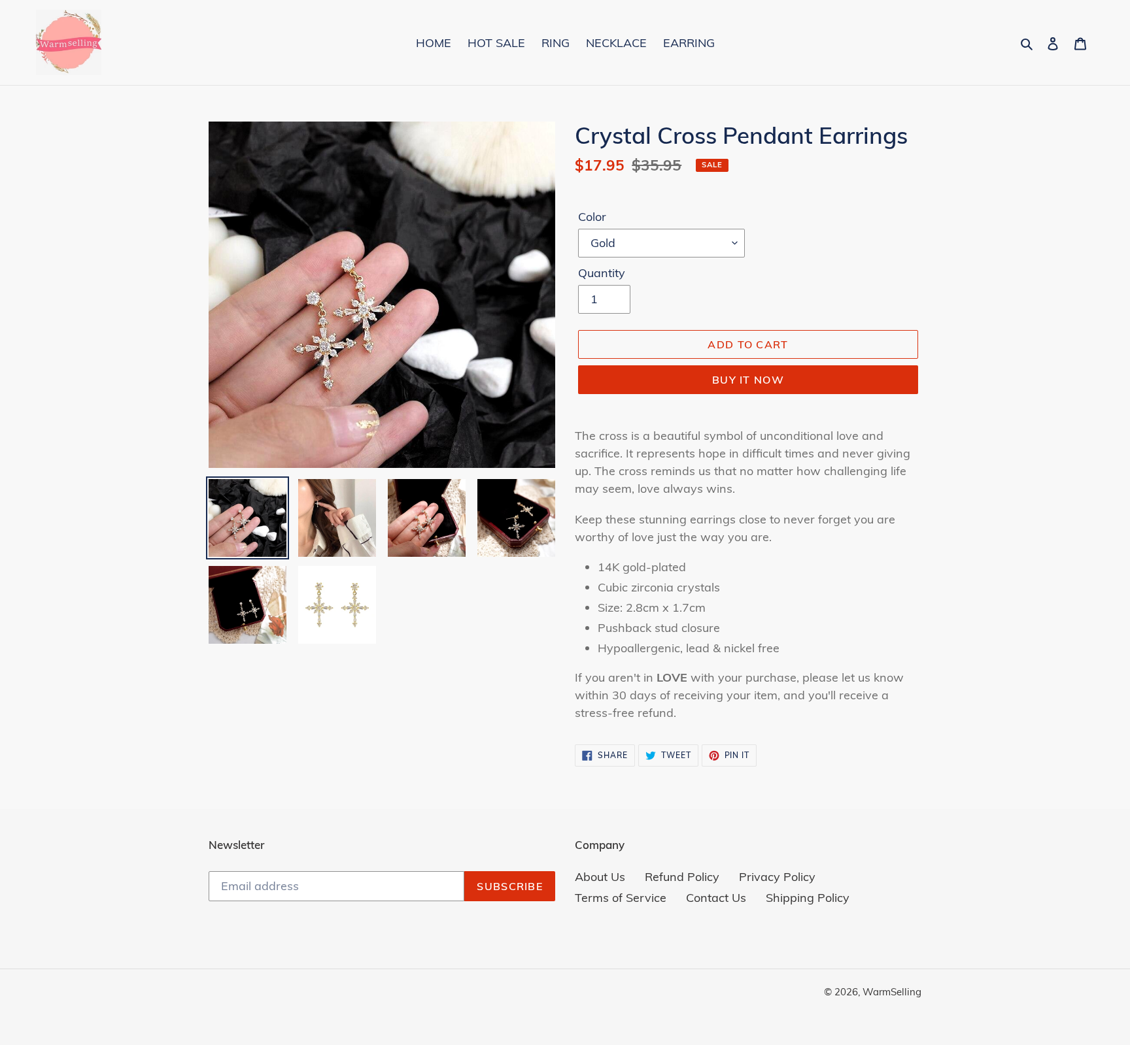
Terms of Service (620, 897)
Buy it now (748, 379)
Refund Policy (682, 876)
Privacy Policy (777, 876)
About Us (600, 876)
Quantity (601, 272)
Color (592, 216)
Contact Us (716, 897)
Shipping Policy (807, 897)
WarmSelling (892, 992)
